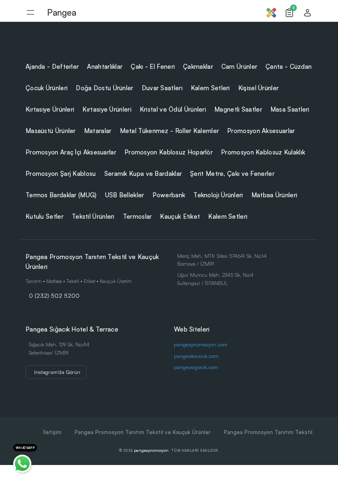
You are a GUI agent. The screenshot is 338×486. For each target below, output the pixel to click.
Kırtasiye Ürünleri (50, 109)
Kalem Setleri (210, 88)
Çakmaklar (198, 66)
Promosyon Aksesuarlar (261, 131)
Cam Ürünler (239, 66)
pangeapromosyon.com (201, 344)
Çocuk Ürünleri (47, 88)
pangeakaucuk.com (196, 356)
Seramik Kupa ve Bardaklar (143, 174)
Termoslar (137, 216)
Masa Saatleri (290, 109)
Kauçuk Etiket (180, 216)
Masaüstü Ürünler (51, 131)
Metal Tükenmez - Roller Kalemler (169, 131)
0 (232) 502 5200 (54, 295)
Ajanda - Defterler (52, 66)
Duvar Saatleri (162, 88)
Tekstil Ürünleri (93, 216)
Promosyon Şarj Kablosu (61, 174)
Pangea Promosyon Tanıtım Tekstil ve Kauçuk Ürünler (143, 432)
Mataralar (98, 131)
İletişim (52, 432)
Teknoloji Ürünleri (218, 195)
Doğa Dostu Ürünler (104, 88)
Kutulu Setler (44, 216)
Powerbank (169, 195)
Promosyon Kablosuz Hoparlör (168, 152)
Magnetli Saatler (238, 109)
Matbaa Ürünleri (274, 195)
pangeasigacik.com (196, 367)
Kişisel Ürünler (258, 88)
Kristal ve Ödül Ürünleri (173, 109)
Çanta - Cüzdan (288, 66)
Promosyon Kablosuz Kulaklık (263, 152)
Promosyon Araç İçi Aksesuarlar (71, 152)
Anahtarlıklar (104, 66)
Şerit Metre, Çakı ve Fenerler (232, 174)
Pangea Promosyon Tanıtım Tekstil (268, 432)
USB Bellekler (124, 195)
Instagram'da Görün (57, 372)
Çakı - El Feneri (153, 66)
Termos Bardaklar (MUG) (61, 195)
